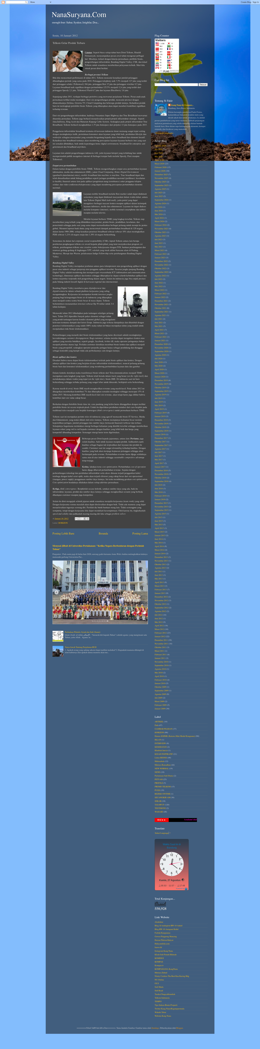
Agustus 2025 (160, 189)
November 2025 (161, 178)
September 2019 (161, 391)
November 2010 (161, 661)
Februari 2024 (161, 225)
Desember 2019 (161, 380)
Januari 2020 (160, 376)
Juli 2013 (158, 571)
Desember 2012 (161, 596)
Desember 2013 (161, 557)
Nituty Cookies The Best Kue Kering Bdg (172, 976)
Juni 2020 (159, 362)
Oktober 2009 (160, 687)
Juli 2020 (158, 358)
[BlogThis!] (79, 518)
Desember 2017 (161, 438)
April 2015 (159, 528)
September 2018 (161, 430)
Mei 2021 (159, 326)
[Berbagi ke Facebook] (84, 518)
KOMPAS (159, 961)
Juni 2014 (159, 539)
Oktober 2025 (160, 181)
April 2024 (159, 217)
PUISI (157, 790)
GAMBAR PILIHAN (163, 728)
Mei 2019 (159, 405)
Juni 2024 (159, 210)
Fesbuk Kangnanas (162, 932)
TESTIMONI (160, 808)
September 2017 (161, 445)
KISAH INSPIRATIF (164, 754)
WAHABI (159, 811)
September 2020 (161, 351)
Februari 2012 (161, 632)
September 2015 (161, 510)
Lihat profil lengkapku (164, 133)
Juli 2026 (158, 149)
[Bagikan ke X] (82, 518)
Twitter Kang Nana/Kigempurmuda (169, 1008)
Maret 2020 (159, 373)
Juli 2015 (158, 517)
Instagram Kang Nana (164, 950)
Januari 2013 (160, 593)
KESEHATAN (161, 747)
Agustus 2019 (160, 394)
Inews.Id (158, 947)
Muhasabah (159, 761)
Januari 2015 (160, 535)
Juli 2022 (158, 279)
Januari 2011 (160, 658)
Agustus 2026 (160, 145)
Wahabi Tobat (160, 1012)
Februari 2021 (161, 336)
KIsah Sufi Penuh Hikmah (165, 954)
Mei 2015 (159, 524)
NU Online (159, 979)
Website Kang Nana (163, 1015)
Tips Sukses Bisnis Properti (166, 1005)
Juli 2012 (158, 614)
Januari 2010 (160, 683)
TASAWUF (159, 804)
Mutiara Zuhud (161, 972)
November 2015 (161, 506)
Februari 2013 (161, 589)
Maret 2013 (159, 586)
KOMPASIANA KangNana (166, 969)
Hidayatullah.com (162, 943)
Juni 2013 (159, 575)
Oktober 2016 (160, 477)
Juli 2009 (158, 697)
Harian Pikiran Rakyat (164, 940)
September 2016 (161, 481)
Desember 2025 (161, 174)
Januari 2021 (160, 340)
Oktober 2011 (160, 647)
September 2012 (161, 607)
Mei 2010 (159, 672)
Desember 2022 (161, 261)
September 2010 (161, 665)
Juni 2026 (159, 153)
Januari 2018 (160, 434)
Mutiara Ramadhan (163, 764)
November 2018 (161, 423)
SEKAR (158, 801)
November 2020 (161, 347)
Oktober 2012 (160, 604)
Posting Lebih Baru (63, 533)
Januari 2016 (160, 499)
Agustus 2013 (160, 567)
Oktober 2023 (160, 232)
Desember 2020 (161, 344)
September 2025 (161, 185)
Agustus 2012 (160, 611)
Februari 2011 (161, 654)
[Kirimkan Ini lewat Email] (76, 518)
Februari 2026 (161, 167)
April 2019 (159, 409)
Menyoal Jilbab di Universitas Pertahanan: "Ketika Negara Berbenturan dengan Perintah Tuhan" (98, 547)
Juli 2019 (158, 398)
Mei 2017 (159, 459)
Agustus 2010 (160, 669)
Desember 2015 (161, 503)
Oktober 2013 (160, 564)
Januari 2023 (160, 257)
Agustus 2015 (160, 513)
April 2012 (159, 625)
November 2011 (161, 643)
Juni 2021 (159, 322)
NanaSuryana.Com (79, 14)
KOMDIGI (159, 958)
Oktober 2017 (160, 441)
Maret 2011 (159, 650)
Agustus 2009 (160, 694)
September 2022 (161, 272)
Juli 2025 (158, 192)
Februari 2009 (161, 705)
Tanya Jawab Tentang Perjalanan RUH (80, 647)
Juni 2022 (159, 282)
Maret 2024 (159, 221)
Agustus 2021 (160, 315)
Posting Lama (140, 533)
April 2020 (159, 369)
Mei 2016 (159, 492)
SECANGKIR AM (162, 797)
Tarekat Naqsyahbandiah (165, 994)
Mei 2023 (159, 246)
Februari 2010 (161, 679)
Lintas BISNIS (161, 757)
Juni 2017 (159, 456)
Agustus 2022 (160, 275)
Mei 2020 (159, 365)
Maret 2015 (159, 531)
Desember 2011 (161, 640)
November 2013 (161, 560)
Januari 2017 (160, 466)
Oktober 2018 (160, 427)
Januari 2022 (160, 297)
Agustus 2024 (160, 203)
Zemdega (155, 1028)
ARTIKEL (159, 721)
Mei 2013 (159, 578)
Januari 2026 (160, 170)
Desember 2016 (161, 470)
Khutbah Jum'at (161, 750)
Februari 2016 (161, 495)
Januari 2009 (160, 708)
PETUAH (159, 779)
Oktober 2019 (160, 387)
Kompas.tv (159, 965)
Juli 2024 (158, 207)
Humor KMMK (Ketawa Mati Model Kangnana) (175, 736)
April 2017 (159, 463)
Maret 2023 (159, 250)
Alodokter (159, 922)
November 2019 (161, 383)
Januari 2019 (160, 416)
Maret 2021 (159, 333)
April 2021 (159, 329)
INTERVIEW (160, 743)
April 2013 (159, 582)
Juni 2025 (159, 196)
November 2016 (161, 474)
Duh (156, 725)
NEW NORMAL (162, 768)
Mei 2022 (159, 286)
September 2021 (161, 311)
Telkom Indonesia (162, 997)
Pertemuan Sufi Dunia (164, 775)
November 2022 (161, 264)
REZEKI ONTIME (162, 793)
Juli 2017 (158, 452)
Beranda (103, 533)
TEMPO (158, 1001)
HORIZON (63, 522)
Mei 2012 (159, 622)
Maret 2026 (159, 163)
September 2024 (161, 199)
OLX (157, 983)
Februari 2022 (161, 293)
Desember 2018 (161, 420)
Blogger (179, 1028)
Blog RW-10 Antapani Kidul (166, 929)
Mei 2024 (159, 214)
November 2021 (161, 304)
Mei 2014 (159, 542)
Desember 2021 (161, 300)
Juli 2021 (158, 319)
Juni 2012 (159, 618)
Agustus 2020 (160, 355)
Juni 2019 (159, 401)
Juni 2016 (159, 488)
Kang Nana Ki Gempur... (182, 105)
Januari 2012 (160, 636)
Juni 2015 (159, 521)
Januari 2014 (160, 553)
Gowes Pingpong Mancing (166, 936)
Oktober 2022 (160, 268)
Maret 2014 (159, 549)
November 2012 (161, 600)
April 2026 (159, 160)
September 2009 (161, 690)
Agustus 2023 (160, 235)
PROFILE (159, 783)
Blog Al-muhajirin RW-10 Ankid (168, 925)
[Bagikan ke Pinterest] (87, 518)
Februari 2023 (161, 254)
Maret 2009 (159, 701)
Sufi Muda (159, 987)
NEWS (157, 772)
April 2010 (159, 676)
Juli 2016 (158, 484)
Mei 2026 (159, 156)
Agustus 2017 (160, 448)
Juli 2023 (158, 239)
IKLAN (158, 739)
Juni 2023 (159, 243)
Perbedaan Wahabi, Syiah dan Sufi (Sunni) (82, 632)
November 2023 (161, 228)
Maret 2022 (159, 290)
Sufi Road (159, 990)
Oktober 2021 (160, 308)
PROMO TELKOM (163, 786)
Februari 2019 (161, 412)
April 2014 (159, 546)
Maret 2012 (159, 629)
